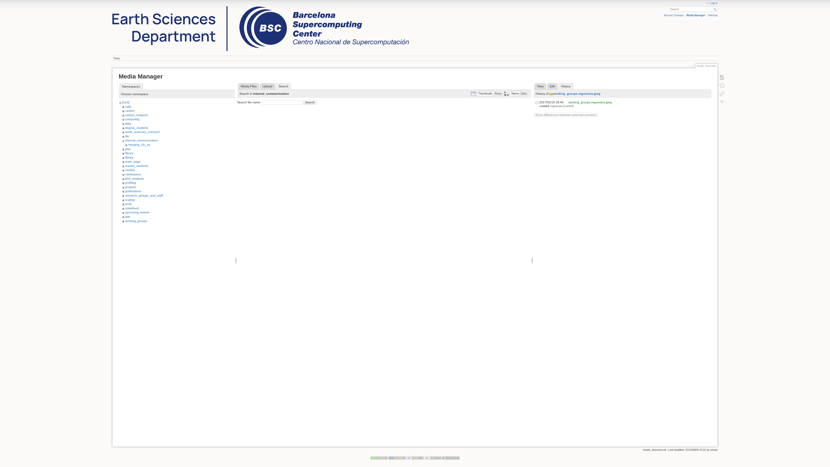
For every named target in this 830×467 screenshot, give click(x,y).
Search (715, 9)
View (540, 86)
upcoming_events (137, 212)
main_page (132, 161)
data (128, 123)
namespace (133, 174)
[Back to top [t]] (722, 102)
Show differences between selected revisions (566, 115)
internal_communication (141, 140)
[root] (125, 102)
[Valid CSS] (433, 457)
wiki (127, 216)
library (129, 153)
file (127, 136)
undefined (132, 208)
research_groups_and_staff (144, 195)
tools (128, 204)
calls (128, 106)
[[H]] (260, 7)
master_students (136, 166)
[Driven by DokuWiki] (451, 457)
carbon (130, 110)
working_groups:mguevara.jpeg (576, 93)
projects (130, 187)
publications (133, 191)
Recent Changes (674, 15)
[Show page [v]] (722, 77)
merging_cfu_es (139, 144)
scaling (130, 200)
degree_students (136, 128)
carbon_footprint (136, 115)
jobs (128, 149)
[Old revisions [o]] (722, 85)
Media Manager (695, 15)
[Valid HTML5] (415, 457)
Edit (552, 86)
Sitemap (713, 15)
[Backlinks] (722, 94)
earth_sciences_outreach (142, 132)
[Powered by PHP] (397, 457)
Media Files (249, 86)
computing (132, 119)
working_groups (136, 221)
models (130, 170)
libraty (129, 157)
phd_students (134, 178)
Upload (267, 86)
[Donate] (379, 457)
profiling (130, 182)
